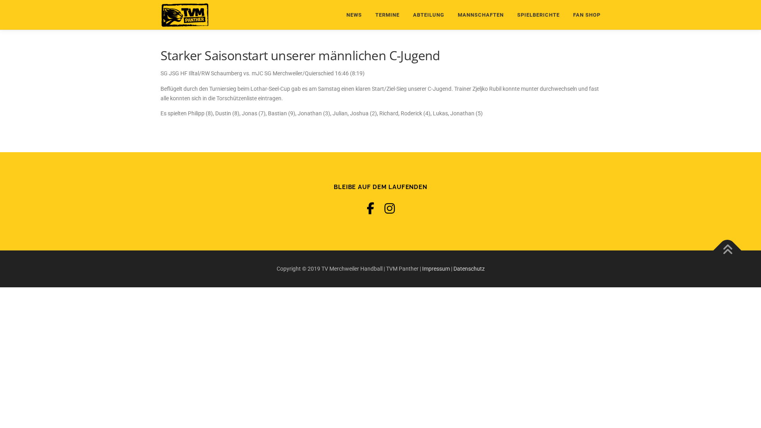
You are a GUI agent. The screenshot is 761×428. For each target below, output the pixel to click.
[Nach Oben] (727, 250)
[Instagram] (389, 209)
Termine (387, 15)
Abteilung (428, 15)
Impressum (436, 269)
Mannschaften (481, 15)
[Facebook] (370, 209)
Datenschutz (469, 269)
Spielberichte (538, 15)
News (354, 15)
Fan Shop (586, 15)
